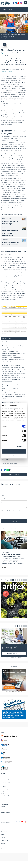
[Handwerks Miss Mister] (14, 745)
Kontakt (3, 834)
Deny (14, 455)
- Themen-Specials (11, 53)
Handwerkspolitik (5, 783)
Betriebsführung (5, 779)
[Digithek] (14, 768)
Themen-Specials (5, 812)
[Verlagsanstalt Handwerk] (14, 762)
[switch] (24, 431)
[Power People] (14, 740)
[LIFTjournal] (14, 753)
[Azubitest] (14, 749)
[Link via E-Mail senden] (13, 470)
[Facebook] (13, 3)
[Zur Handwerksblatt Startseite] (5, 3)
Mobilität (3, 787)
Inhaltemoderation (5, 846)
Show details (20, 446)
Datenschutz (4, 837)
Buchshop (3, 848)
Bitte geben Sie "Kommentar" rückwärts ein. (11, 510)
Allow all (14, 451)
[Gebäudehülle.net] (14, 736)
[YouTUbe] (18, 3)
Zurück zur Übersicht (14, 474)
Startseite (3, 826)
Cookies (3, 843)
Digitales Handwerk (7, 9)
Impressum (3, 829)
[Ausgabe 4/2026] (14, 600)
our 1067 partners (11, 408)
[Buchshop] (14, 758)
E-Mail (2, 495)
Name (2, 487)
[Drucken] (10, 470)
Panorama (3, 802)
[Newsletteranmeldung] (14, 680)
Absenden (14, 521)
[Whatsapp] (7, 470)
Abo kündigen (4, 831)
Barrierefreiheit (4, 840)
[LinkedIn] (16, 3)
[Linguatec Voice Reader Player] (4, 44)
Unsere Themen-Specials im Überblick (14, 657)
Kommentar (4, 502)
